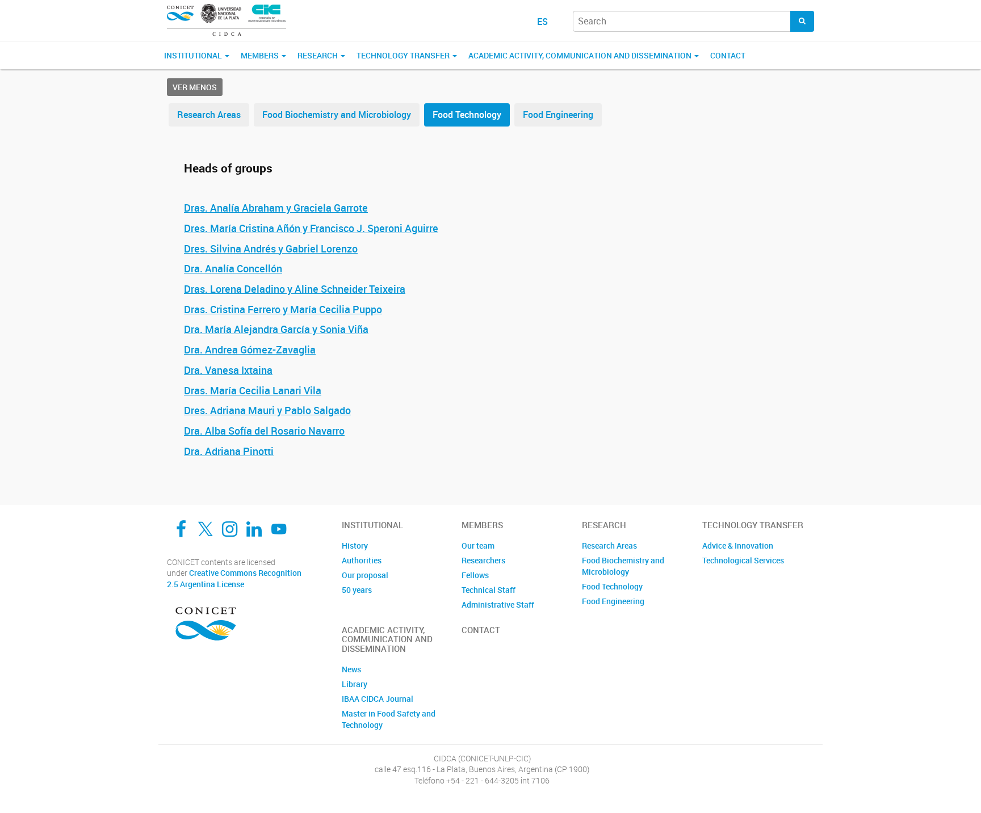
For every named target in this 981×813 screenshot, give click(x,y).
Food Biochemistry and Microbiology (336, 114)
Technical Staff (488, 589)
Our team (478, 545)
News (351, 669)
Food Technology (467, 114)
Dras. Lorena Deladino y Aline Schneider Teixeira (294, 289)
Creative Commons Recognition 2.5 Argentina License (234, 578)
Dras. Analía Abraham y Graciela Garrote (276, 207)
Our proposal (365, 575)
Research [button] (318, 55)
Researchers (483, 560)
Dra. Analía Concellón (233, 268)
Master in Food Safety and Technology (388, 719)
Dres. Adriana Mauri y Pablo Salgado (267, 410)
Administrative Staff (498, 604)
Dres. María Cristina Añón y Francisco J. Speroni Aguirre (311, 228)
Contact (727, 55)
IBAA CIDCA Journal (377, 698)
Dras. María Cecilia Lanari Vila (252, 390)
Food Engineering (558, 114)
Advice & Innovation (737, 545)
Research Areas (209, 114)
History (355, 545)
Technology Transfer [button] (404, 55)
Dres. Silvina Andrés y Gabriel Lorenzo (271, 248)
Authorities (362, 560)
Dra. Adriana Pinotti (229, 451)
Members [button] (260, 55)
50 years (357, 589)
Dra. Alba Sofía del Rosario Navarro (264, 430)
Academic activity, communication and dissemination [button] (580, 55)
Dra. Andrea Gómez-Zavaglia (250, 349)
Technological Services (743, 560)
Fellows (475, 575)
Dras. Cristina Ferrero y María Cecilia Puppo (283, 309)
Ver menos (195, 87)
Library (354, 684)
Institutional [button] (194, 55)
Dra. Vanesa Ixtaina (228, 370)
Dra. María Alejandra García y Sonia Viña (276, 329)
